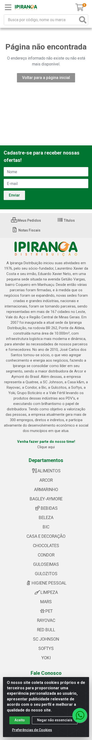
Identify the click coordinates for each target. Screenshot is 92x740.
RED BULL (46, 629)
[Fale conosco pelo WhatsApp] (79, 715)
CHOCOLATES (46, 545)
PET (49, 611)
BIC (46, 526)
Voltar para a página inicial (46, 77)
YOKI (46, 657)
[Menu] (8, 7)
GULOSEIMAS (46, 564)
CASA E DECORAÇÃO (46, 536)
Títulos (69, 220)
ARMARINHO (46, 489)
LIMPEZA (49, 592)
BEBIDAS (49, 508)
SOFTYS (46, 648)
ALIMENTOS (49, 470)
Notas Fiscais (29, 230)
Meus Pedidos (29, 220)
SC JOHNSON (46, 639)
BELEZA (46, 517)
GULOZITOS (46, 573)
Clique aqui (46, 447)
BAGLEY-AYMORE (46, 498)
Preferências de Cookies (32, 730)
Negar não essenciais (54, 720)
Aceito (19, 720)
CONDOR (46, 555)
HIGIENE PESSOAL (49, 583)
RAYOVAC (46, 620)
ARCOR (46, 480)
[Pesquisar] (83, 20)
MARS (46, 601)
